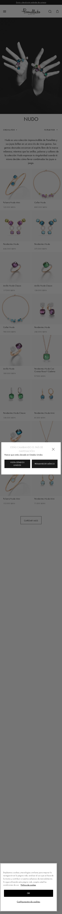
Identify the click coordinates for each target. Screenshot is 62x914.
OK (28, 893)
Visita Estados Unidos (17, 463)
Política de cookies (28, 885)
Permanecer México (45, 464)
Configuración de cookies (28, 901)
